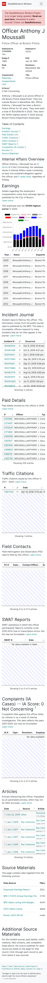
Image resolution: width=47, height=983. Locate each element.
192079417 (9, 354)
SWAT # (8, 640)
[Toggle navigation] (41, 3)
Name (17, 254)
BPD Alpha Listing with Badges (19, 902)
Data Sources (19, 966)
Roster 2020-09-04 (13, 915)
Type (15, 732)
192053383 (10, 381)
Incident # (9, 341)
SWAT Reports (10, 144)
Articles (7, 150)
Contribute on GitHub (11, 969)
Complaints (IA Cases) (14, 147)
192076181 (9, 363)
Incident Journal (11, 131)
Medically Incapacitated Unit (8, 81)
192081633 (9, 345)
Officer (19, 414)
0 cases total (24, 176)
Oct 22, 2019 (13, 814)
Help (10, 966)
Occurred (30, 341)
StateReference (33, 22)
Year (6, 254)
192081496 (9, 350)
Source (26, 808)
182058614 (9, 386)
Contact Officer (30, 565)
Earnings (6, 128)
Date (25, 487)
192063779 (9, 372)
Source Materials (10, 153)
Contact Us (30, 969)
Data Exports (31, 966)
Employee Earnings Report (17, 889)
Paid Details (10, 134)
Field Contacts (10, 141)
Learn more (7, 200)
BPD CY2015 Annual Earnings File (20, 896)
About (4, 966)
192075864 (9, 368)
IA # (6, 732)
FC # (6, 565)
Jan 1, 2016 (12, 844)
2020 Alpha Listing (13, 908)
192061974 (9, 377)
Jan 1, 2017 (12, 829)
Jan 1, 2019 (12, 822)
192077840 (9, 359)
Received (27, 732)
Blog (23, 969)
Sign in (39, 969)
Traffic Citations (10, 137)
